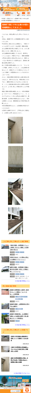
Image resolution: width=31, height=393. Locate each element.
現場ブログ (10, 18)
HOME (3, 18)
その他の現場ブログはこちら (22, 373)
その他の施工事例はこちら (22, 281)
